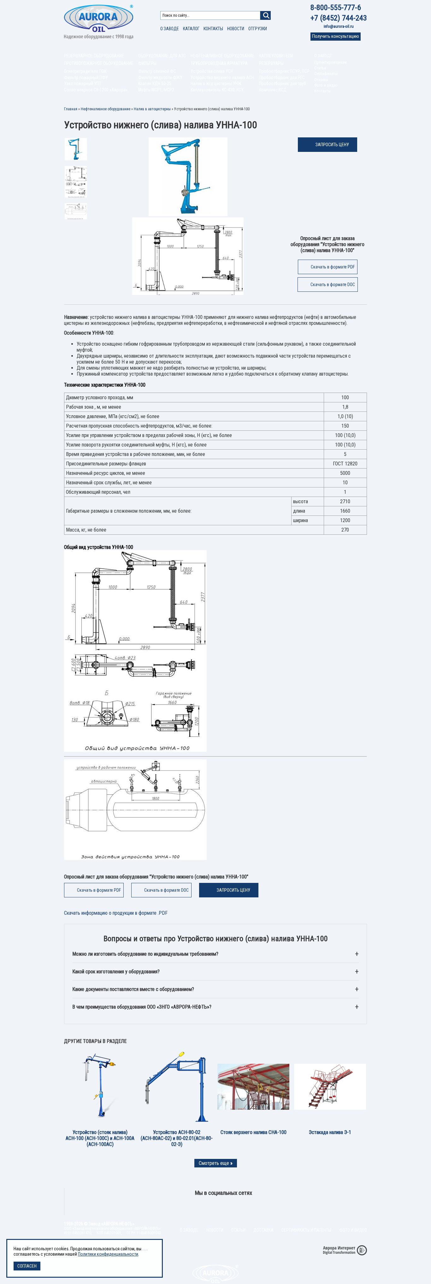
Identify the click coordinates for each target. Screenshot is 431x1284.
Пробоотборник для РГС (282, 77)
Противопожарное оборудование (98, 63)
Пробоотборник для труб (282, 83)
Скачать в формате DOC (332, 284)
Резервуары (271, 63)
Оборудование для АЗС (162, 55)
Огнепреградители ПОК (85, 71)
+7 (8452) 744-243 (338, 18)
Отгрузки (257, 28)
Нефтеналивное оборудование (222, 55)
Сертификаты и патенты (306, 1230)
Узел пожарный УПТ (82, 83)
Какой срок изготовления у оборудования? (116, 972)
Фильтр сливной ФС (157, 71)
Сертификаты (326, 73)
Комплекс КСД (272, 89)
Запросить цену (332, 144)
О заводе (169, 28)
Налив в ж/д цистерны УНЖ (216, 83)
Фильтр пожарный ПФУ (86, 77)
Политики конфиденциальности (108, 1254)
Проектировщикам (330, 62)
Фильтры (147, 63)
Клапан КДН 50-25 (154, 83)
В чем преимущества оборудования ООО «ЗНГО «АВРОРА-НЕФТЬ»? (141, 1007)
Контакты (213, 28)
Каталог (191, 28)
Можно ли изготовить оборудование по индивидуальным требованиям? (145, 954)
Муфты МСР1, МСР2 (156, 89)
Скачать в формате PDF (333, 266)
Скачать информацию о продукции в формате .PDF (116, 913)
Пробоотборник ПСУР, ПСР (284, 71)
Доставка (263, 1230)
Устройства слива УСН (212, 71)
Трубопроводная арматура (219, 63)
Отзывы (321, 79)
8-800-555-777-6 (335, 7)
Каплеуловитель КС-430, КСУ (217, 89)
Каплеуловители (276, 55)
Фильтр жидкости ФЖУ (160, 77)
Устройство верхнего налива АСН (222, 77)
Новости (235, 28)
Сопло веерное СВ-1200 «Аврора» (95, 89)
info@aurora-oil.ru (339, 26)
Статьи (320, 68)
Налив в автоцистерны (152, 109)
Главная (70, 109)
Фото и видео (326, 85)
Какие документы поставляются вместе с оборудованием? (133, 989)
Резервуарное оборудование (94, 55)
